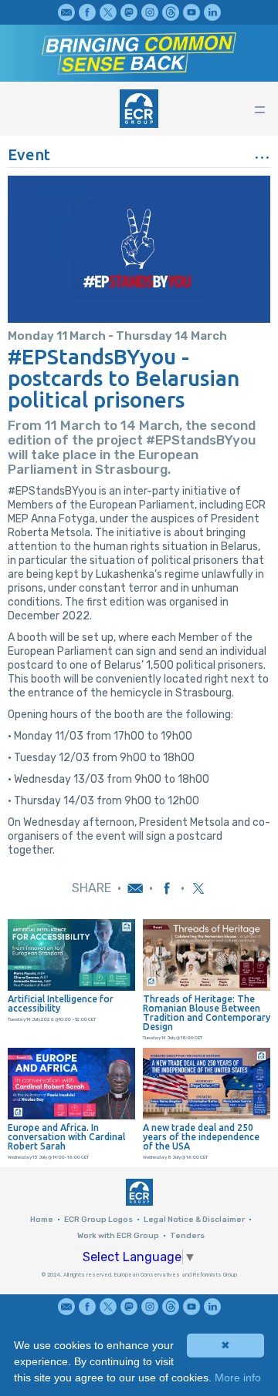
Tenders (187, 1235)
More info (238, 1377)
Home (41, 1219)
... (262, 152)
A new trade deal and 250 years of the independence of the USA (201, 1137)
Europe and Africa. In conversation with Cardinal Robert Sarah (66, 1137)
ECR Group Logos (98, 1219)
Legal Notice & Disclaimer (194, 1219)
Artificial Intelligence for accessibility (61, 1004)
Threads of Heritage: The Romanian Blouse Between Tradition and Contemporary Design (206, 1013)
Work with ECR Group (118, 1235)
